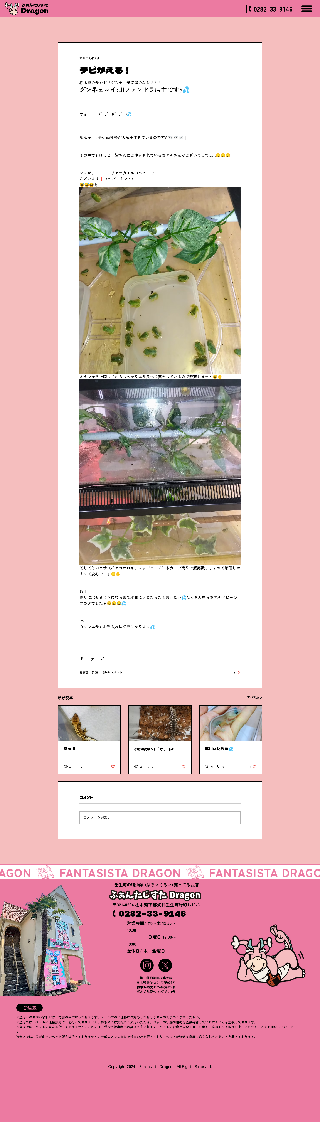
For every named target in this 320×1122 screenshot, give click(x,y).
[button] (29, 1008)
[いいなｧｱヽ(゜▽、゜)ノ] (160, 723)
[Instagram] (147, 965)
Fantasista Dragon (155, 1066)
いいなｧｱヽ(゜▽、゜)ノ (154, 749)
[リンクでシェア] (103, 659)
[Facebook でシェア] (81, 659)
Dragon (34, 10)
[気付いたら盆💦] (231, 723)
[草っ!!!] (89, 723)
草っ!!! (69, 748)
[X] (165, 965)
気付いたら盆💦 (219, 748)
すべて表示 (254, 697)
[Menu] (306, 8)
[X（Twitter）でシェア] (92, 659)
